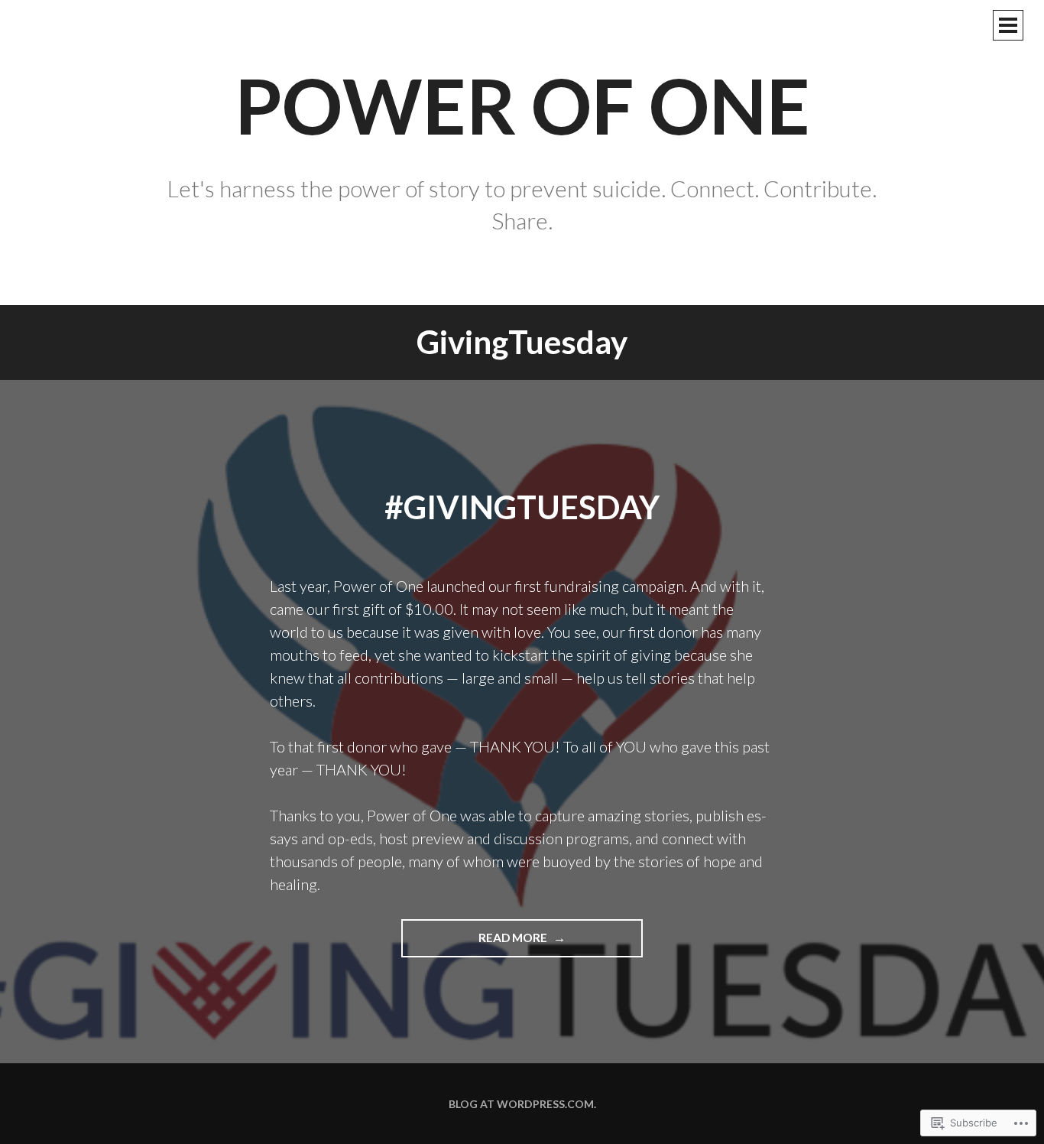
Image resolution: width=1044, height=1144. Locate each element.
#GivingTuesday (522, 507)
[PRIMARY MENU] (1008, 25)
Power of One (522, 105)
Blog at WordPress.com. (522, 1103)
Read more (475, 937)
